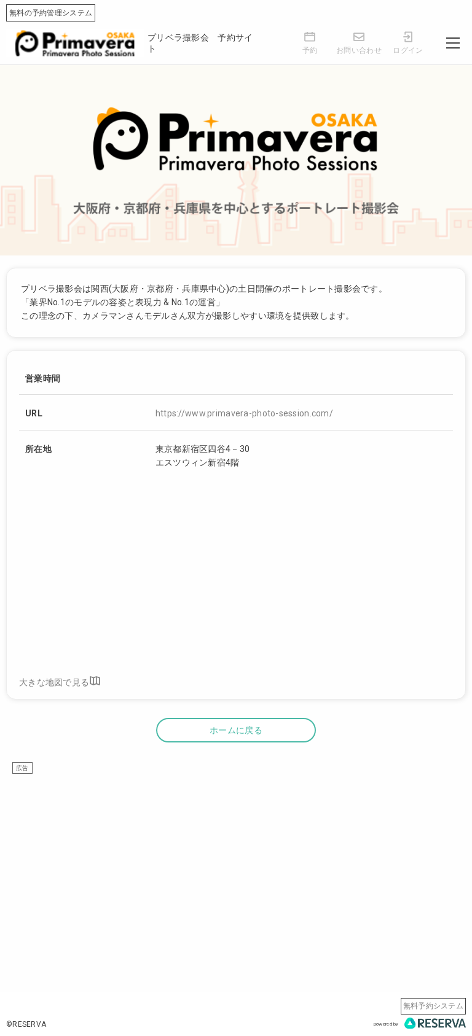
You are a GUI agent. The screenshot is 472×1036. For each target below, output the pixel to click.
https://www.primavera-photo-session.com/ (244, 413)
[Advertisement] (236, 860)
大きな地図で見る (54, 682)
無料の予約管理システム (50, 13)
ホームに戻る (236, 730)
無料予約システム (433, 1006)
